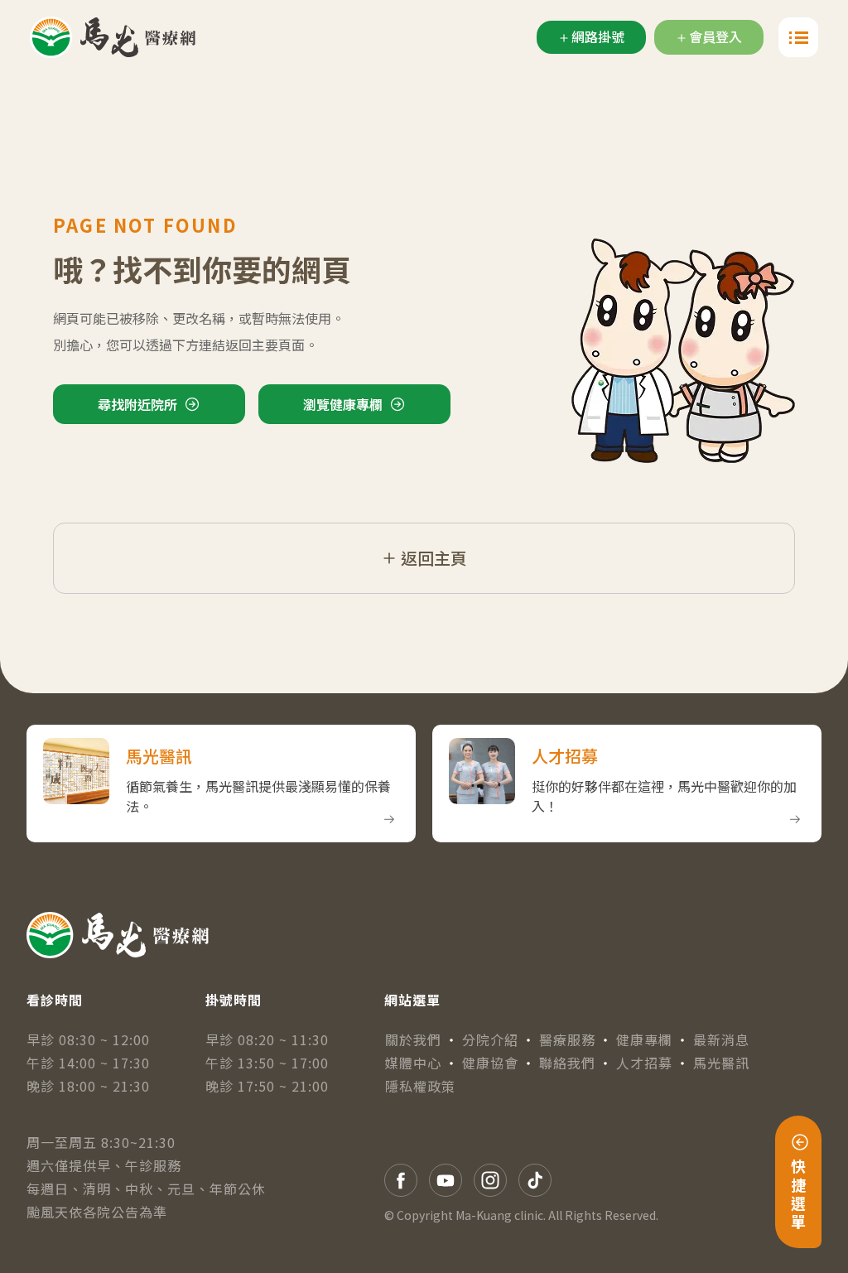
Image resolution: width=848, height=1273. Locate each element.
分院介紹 (490, 1039)
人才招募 (644, 1063)
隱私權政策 (420, 1086)
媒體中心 (413, 1063)
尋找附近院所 (137, 404)
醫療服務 (567, 1039)
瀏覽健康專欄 (343, 404)
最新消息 (721, 1039)
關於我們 (413, 1039)
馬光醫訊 (721, 1063)
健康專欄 (644, 1039)
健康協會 (490, 1063)
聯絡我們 (567, 1063)
